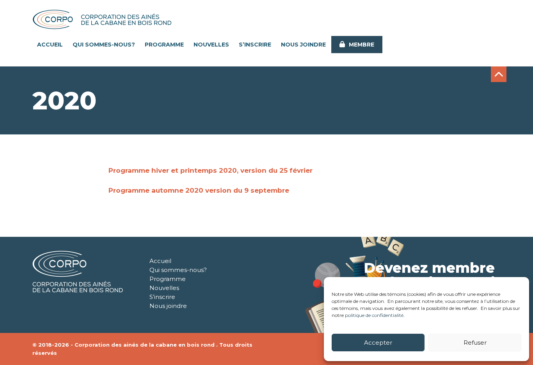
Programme (164, 44)
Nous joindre (303, 44)
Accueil (50, 44)
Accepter (378, 342)
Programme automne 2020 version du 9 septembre (198, 190)
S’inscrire (255, 44)
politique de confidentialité (374, 315)
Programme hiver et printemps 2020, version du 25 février (210, 170)
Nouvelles (211, 44)
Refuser (475, 342)
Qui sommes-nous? (104, 44)
